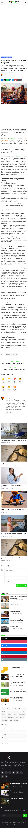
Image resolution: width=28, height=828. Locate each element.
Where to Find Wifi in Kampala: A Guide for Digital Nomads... (17, 675)
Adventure (10, 711)
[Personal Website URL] (2, 776)
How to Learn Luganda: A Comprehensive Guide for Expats (18, 690)
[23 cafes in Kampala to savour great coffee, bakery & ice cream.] (5, 786)
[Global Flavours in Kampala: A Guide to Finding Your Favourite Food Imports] (5, 699)
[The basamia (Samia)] (5, 614)
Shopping (9, 714)
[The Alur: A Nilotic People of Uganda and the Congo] (5, 599)
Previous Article (15, 361)
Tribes (19, 708)
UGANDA (3, 711)
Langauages (7, 354)
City (17, 717)
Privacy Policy (14, 824)
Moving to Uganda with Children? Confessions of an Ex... (13, 533)
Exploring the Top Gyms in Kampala (18, 790)
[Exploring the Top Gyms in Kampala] (5, 793)
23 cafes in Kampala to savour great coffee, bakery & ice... (18, 784)
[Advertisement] (14, 20)
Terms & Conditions (5, 824)
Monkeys (22, 717)
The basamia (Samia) (15, 611)
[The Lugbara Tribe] (5, 606)
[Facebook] (10, 412)
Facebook (6, 645)
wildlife (24, 708)
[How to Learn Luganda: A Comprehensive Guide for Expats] (5, 692)
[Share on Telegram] (13, 80)
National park (4, 720)
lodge (11, 720)
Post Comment (20, 585)
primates (3, 714)
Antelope (16, 720)
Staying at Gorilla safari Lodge (17, 798)
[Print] (18, 80)
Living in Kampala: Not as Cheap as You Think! (12, 463)
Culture (3, 708)
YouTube (5, 649)
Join (25, 815)
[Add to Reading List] (21, 80)
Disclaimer (20, 824)
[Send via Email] (15, 80)
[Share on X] (5, 80)
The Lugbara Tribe (14, 604)
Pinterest (5, 656)
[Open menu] (2, 2)
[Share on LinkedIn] (10, 80)
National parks (11, 717)
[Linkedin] (17, 772)
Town (15, 714)
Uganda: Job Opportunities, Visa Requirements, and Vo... (13, 486)
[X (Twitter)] (2, 772)
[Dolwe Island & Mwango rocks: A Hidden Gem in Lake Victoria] (5, 621)
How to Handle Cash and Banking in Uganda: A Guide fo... (14, 557)
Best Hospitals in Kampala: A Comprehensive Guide (13, 440)
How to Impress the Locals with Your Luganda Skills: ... (13, 510)
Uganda (13, 138)
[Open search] (25, 2)
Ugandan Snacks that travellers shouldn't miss (14, 369)
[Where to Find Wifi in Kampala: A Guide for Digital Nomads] (5, 677)
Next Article (13, 367)
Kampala (19, 156)
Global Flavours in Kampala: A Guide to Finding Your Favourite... (18, 698)
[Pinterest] (21, 772)
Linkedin (5, 652)
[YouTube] (13, 772)
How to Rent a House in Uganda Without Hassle (17, 683)
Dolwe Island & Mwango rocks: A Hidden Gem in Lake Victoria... (18, 619)
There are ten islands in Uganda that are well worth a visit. (14, 364)
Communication (15, 354)
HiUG (7, 397)
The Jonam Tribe (14, 626)
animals (14, 708)
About (25, 824)
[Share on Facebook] (2, 80)
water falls (23, 711)
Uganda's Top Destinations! (16, 667)
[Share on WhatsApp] (7, 80)
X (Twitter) (6, 638)
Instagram (6, 642)
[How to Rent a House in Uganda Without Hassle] (5, 684)
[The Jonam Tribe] (5, 629)
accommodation (21, 714)
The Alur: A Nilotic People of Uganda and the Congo (18, 597)
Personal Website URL (8, 660)
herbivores (16, 711)
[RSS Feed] (6, 776)
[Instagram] (7, 412)
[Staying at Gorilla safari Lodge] (5, 801)
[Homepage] (14, 2)
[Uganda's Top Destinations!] (5, 670)
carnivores (4, 717)
